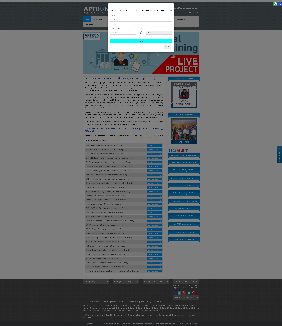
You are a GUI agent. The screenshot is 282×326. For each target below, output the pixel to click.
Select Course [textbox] (116, 29)
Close (167, 47)
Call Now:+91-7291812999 (266, 4)
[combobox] (141, 28)
